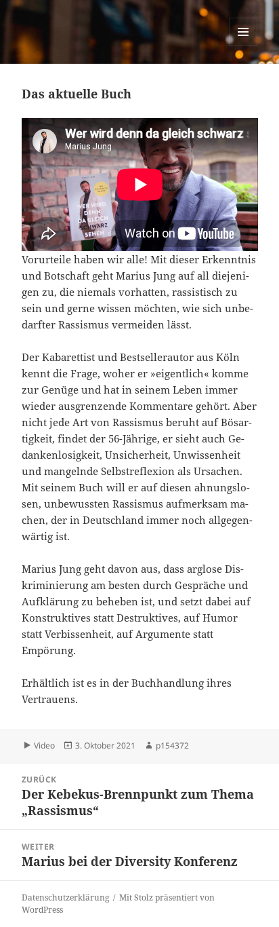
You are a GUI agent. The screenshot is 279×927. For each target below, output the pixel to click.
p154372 (172, 745)
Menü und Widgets (243, 45)
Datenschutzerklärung (65, 897)
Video (44, 745)
